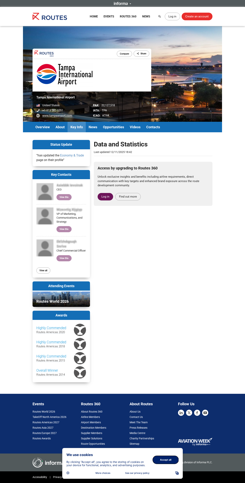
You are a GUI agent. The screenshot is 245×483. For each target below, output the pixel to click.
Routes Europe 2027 (45, 433)
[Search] (159, 16)
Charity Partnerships (142, 438)
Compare (124, 53)
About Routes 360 (91, 411)
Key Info (76, 127)
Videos (135, 127)
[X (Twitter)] (189, 413)
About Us (135, 411)
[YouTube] (205, 413)
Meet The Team (139, 422)
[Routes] (50, 16)
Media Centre (137, 433)
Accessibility (40, 477)
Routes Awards (42, 438)
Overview (42, 127)
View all (43, 270)
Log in (172, 16)
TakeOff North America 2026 (49, 416)
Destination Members (93, 427)
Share (143, 53)
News (146, 16)
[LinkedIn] (181, 413)
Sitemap (134, 443)
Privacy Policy (61, 477)
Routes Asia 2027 (43, 427)
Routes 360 (128, 16)
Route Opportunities (93, 443)
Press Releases (138, 427)
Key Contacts (61, 174)
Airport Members (91, 422)
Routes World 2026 (44, 411)
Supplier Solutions (91, 438)
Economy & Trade (72, 155)
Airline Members (90, 416)
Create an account (197, 16)
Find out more (128, 196)
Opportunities (113, 127)
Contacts (153, 127)
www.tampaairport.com (57, 115)
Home (94, 16)
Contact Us (136, 416)
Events (109, 16)
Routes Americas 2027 (46, 422)
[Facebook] (197, 413)
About (60, 127)
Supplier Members (91, 433)
